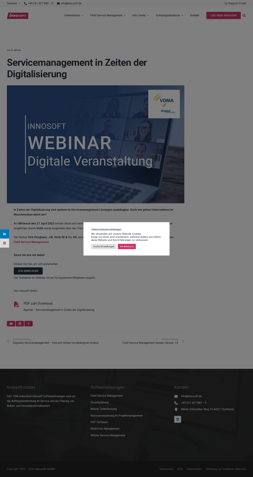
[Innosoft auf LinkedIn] (4, 234)
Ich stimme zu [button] (127, 246)
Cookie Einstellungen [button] (103, 246)
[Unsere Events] (4, 243)
